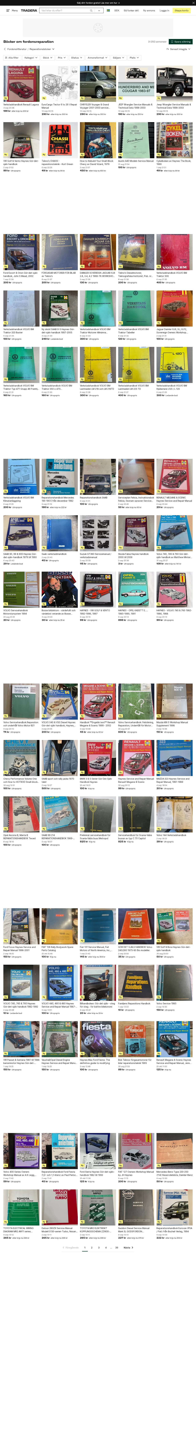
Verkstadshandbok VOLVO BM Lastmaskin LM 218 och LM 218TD (97, 387)
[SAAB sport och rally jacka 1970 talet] (60, 758)
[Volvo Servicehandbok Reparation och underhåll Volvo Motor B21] (21, 702)
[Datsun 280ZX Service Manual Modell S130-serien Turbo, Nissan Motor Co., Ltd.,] (60, 1207)
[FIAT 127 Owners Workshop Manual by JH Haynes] (136, 1151)
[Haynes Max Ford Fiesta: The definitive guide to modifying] (98, 1039)
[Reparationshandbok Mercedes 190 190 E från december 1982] (60, 477)
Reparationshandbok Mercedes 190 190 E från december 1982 (58, 499)
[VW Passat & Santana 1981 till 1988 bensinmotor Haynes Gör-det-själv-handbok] (21, 1039)
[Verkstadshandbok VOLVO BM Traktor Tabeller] (136, 308)
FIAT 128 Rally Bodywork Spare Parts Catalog (57, 949)
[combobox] (67, 10)
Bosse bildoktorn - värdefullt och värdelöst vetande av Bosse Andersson (58, 612)
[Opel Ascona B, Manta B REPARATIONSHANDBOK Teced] (21, 814)
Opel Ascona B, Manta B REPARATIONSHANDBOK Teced (19, 837)
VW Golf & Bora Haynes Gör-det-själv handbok (173, 949)
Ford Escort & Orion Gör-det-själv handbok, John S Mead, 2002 (20, 274)
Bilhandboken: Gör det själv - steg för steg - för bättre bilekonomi (97, 1005)
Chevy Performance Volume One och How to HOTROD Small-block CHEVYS (20, 780)
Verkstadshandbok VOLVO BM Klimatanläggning (18, 499)
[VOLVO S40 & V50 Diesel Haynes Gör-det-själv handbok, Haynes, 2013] (60, 702)
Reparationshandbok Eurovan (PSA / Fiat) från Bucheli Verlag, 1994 (174, 1230)
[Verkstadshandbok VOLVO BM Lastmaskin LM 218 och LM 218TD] (98, 365)
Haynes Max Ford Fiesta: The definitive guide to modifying (95, 1061)
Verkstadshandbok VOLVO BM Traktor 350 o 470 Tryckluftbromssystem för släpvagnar (57, 387)
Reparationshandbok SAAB (93, 497)
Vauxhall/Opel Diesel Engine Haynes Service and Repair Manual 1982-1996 (59, 1062)
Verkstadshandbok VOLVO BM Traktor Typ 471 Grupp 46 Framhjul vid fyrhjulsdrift (21, 387)
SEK (116, 10)
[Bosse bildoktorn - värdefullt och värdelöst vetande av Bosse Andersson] (60, 590)
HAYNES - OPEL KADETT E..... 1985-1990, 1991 (133, 612)
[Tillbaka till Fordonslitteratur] (4, 49)
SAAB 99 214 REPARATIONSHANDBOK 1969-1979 (57, 837)
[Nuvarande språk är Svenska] (108, 10)
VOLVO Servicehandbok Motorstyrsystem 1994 (15, 612)
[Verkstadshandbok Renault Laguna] (21, 84)
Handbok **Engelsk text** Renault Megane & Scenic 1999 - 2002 (97, 724)
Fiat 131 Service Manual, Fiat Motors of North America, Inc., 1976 (95, 949)
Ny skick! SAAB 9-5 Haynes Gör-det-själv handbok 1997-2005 (58, 331)
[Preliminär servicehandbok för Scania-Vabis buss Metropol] (98, 814)
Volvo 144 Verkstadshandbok (171, 835)
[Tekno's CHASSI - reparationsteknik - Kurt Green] (60, 140)
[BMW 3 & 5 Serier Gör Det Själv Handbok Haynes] (98, 758)
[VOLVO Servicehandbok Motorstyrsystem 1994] (21, 590)
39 (116, 1247)
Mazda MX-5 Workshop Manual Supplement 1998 (172, 724)
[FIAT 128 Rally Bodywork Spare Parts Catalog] (60, 926)
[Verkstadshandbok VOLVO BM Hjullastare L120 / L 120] (174, 365)
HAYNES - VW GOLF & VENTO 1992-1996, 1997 (95, 612)
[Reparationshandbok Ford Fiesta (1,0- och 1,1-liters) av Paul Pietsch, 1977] (60, 1151)
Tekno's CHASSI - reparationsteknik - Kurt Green (57, 162)
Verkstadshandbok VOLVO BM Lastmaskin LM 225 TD (133, 387)
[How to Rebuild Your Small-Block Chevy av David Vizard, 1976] (98, 140)
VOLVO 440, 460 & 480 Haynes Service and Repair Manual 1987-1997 (59, 1005)
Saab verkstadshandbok (54, 554)
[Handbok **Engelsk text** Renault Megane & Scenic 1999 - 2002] (98, 702)
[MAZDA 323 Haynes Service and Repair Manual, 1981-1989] (174, 758)
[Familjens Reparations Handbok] (136, 983)
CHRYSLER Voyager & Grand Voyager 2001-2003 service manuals (94, 106)
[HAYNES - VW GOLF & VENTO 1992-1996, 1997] (98, 590)
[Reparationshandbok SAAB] (98, 477)
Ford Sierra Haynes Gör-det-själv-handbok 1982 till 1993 (97, 1173)
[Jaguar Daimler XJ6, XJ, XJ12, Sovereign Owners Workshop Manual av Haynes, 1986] (174, 308)
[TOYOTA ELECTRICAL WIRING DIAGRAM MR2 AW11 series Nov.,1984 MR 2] (21, 1207)
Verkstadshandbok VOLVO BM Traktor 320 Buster (18, 331)
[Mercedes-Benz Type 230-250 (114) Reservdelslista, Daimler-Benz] (174, 1151)
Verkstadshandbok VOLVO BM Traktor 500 (171, 274)
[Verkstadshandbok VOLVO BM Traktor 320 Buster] (21, 308)
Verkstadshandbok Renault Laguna (21, 104)
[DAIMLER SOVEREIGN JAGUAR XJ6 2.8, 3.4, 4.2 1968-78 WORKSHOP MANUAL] (98, 252)
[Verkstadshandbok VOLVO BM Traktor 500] (174, 252)
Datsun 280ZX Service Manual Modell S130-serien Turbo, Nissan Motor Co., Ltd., (59, 1230)
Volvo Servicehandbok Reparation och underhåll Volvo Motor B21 (20, 724)
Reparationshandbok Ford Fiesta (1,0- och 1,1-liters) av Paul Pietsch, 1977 (60, 1173)
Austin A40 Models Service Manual (136, 161)
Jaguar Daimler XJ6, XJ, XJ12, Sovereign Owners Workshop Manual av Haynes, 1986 (171, 331)
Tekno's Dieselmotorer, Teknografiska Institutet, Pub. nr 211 (134, 275)
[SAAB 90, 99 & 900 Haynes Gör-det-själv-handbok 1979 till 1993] (21, 533)
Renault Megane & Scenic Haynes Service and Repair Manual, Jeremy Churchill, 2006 (174, 1062)
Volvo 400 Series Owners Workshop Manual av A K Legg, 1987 (19, 1173)
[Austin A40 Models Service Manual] (136, 140)
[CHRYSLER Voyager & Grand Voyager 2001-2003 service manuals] (98, 84)
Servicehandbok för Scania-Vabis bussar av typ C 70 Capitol (135, 837)
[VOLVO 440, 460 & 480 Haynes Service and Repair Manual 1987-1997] (60, 983)
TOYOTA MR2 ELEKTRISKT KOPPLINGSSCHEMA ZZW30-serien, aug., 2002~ (95, 1230)
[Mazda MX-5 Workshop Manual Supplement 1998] (174, 702)
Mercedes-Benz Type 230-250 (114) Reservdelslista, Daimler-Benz (174, 1173)
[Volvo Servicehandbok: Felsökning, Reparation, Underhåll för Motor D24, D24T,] (136, 702)
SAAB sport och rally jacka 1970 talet (58, 780)
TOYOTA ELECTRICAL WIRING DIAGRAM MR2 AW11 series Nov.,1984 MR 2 (18, 1230)
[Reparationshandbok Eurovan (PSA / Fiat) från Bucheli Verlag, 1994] (174, 1207)
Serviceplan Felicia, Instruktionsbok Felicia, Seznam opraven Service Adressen (136, 499)
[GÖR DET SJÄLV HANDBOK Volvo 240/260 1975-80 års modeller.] (136, 926)
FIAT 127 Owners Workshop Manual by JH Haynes (136, 1173)
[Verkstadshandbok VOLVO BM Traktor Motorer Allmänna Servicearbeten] (98, 308)
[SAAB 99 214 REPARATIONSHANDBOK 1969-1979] (60, 814)
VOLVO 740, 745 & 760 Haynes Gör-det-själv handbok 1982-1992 (20, 1005)
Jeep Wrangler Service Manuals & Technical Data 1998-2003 (173, 106)
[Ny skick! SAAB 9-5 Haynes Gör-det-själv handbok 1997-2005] (60, 308)
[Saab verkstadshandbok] (60, 533)
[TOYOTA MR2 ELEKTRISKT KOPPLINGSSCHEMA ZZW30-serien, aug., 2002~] (98, 1207)
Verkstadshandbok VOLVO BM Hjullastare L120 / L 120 (171, 387)
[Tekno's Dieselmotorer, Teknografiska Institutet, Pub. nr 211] (136, 252)
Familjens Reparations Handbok (134, 1003)
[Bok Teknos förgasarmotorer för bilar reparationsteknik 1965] (136, 1039)
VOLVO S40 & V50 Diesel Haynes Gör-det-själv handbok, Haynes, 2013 (58, 724)
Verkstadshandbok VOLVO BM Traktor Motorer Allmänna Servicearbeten (95, 331)
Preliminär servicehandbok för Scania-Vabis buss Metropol (95, 837)
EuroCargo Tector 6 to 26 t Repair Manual (59, 106)
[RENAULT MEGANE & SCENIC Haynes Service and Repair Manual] (174, 477)
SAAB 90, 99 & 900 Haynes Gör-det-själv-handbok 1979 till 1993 (20, 555)
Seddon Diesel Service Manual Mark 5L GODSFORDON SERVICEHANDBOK (133, 1230)
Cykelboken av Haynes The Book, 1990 (173, 162)
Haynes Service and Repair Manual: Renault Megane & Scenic (136, 780)
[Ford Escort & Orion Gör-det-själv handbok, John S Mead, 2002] (21, 252)
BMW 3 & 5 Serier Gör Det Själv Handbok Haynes (96, 780)
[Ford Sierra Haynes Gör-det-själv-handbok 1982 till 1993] (98, 1151)
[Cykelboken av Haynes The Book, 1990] (174, 140)
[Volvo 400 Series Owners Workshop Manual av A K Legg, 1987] (21, 1151)
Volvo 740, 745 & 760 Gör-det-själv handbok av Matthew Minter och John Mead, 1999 (173, 556)
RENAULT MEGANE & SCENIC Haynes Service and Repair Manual (174, 499)
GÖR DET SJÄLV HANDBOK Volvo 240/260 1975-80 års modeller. (135, 949)
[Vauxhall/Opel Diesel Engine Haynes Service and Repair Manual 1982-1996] (60, 1039)
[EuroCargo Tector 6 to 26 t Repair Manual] (60, 84)
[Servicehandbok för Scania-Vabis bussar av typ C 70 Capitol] (136, 814)
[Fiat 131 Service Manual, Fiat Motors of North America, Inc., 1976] (98, 926)
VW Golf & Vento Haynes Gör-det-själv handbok (21, 162)
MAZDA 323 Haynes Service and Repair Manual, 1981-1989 (172, 780)
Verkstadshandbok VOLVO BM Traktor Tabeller (133, 331)
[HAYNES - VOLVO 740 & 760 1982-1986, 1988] (174, 590)
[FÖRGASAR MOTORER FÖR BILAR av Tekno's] (60, 252)
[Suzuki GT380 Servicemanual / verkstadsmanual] (98, 533)
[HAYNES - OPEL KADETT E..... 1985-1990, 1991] (136, 590)
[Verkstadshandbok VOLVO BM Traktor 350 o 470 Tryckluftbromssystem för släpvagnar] (60, 365)
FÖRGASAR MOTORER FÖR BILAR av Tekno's (59, 274)
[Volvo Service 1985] (174, 983)
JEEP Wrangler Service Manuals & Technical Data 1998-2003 (135, 106)
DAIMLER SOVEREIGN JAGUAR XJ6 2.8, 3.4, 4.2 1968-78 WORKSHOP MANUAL (97, 275)
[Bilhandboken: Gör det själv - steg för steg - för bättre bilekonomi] (98, 983)
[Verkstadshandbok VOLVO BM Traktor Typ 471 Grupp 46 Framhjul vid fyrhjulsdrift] (21, 365)
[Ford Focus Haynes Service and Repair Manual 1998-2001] (21, 926)
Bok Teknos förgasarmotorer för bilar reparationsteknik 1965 (134, 1061)
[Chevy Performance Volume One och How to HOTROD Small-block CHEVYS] (21, 758)
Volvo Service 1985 (166, 1003)
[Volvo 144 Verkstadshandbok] (174, 814)
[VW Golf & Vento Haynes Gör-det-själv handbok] (21, 140)
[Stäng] (193, 3)
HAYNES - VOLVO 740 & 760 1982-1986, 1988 (174, 612)
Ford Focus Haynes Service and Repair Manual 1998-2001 (19, 949)
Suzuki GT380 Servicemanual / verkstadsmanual (95, 555)
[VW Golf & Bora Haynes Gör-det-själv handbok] (174, 926)
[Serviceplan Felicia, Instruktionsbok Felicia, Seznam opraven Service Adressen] (136, 477)
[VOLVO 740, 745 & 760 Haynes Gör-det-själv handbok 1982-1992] (21, 983)
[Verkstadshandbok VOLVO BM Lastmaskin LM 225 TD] (136, 365)
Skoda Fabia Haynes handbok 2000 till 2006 (133, 555)
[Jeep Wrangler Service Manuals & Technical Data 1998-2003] (174, 84)
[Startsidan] (29, 10)
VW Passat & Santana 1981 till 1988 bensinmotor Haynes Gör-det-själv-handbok (21, 1062)
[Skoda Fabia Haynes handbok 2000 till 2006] (136, 533)
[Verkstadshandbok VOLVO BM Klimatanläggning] (21, 477)
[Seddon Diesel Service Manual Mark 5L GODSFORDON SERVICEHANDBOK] (136, 1207)
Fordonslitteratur (16, 49)
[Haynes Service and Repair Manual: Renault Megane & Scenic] (136, 758)
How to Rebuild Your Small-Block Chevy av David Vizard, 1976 (96, 162)
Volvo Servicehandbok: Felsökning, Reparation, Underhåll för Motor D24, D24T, (136, 724)
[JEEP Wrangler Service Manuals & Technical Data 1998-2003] (136, 84)
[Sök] (91, 10)
